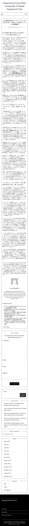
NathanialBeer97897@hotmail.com (9, 500)
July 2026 (6, 444)
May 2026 (6, 451)
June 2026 (6, 447)
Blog (8, 326)
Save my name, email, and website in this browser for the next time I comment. (15, 380)
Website (5, 373)
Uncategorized (7, 490)
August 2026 (7, 441)
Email (5, 366)
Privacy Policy (4, 512)
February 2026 (7, 460)
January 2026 (7, 463)
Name (5, 360)
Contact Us (4, 509)
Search (5, 391)
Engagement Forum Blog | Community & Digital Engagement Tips (14, 6)
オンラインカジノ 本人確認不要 (16, 95)
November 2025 (8, 470)
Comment (6, 340)
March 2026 (7, 457)
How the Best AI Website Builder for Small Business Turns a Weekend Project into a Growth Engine (15, 424)
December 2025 (8, 466)
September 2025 (8, 476)
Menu (26, 14)
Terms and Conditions (6, 515)
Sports (5, 487)
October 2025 (7, 473)
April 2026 (6, 454)
